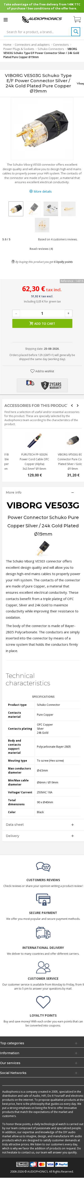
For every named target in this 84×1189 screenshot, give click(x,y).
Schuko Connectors (51, 49)
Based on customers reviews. (57, 239)
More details (42, 191)
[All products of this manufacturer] (80, 83)
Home (7, 45)
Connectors (61, 45)
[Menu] (5, 19)
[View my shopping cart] (79, 19)
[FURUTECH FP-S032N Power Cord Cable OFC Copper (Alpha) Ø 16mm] (62, 441)
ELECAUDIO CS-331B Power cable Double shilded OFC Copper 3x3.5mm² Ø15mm (24, 462)
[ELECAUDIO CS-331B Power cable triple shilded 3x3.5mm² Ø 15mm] (24, 441)
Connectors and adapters (32, 45)
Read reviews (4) (41, 249)
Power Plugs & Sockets (18, 49)
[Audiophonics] (42, 19)
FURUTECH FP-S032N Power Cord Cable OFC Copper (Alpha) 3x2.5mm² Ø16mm (62, 462)
